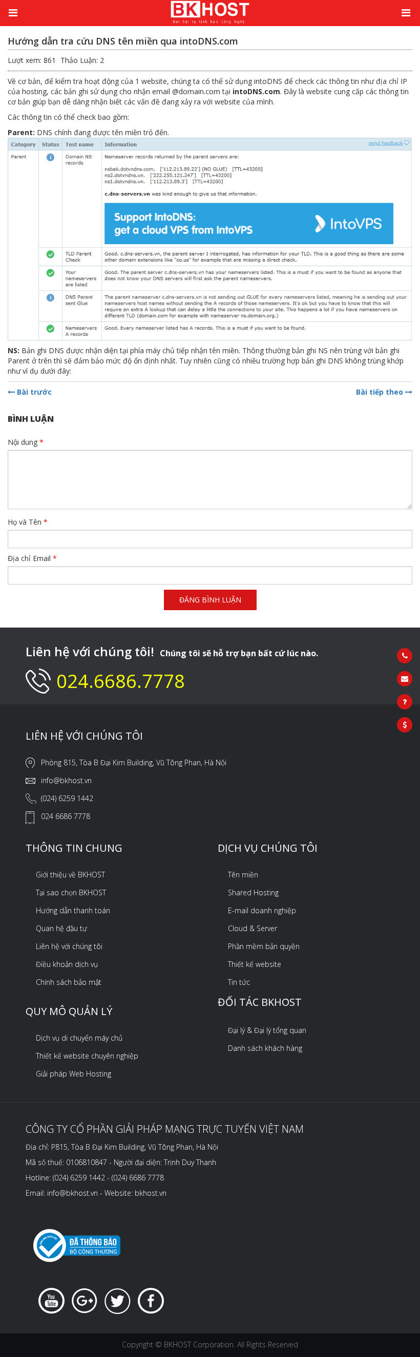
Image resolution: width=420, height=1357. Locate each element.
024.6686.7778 (120, 681)
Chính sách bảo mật (68, 982)
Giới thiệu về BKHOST (70, 874)
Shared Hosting (253, 892)
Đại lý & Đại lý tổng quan (267, 1030)
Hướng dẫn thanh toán (73, 910)
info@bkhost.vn (66, 780)
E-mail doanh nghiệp (262, 910)
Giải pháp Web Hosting (73, 1074)
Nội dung (26, 442)
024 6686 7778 (65, 816)
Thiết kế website (254, 964)
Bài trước (33, 392)
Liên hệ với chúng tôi (69, 946)
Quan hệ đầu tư (61, 928)
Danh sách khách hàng (265, 1048)
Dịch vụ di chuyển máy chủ (79, 1038)
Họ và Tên (28, 522)
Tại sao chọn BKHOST (71, 892)
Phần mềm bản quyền (264, 946)
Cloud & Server (252, 928)
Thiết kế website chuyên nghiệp (87, 1056)
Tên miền (243, 874)
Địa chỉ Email (32, 558)
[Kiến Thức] (210, 11)
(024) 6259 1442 (67, 798)
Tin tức (239, 982)
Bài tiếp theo (380, 392)
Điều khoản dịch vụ (67, 964)
